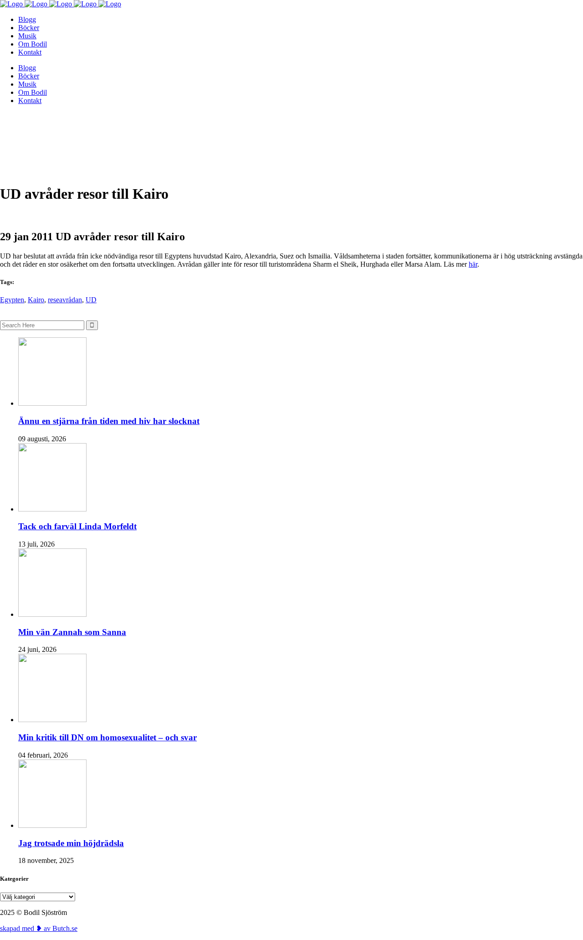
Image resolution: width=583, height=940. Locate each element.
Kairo (36, 300)
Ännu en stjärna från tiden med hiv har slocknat (108, 421)
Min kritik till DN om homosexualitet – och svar (107, 737)
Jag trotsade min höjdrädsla (71, 843)
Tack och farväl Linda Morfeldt (77, 526)
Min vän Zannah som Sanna (72, 632)
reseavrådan (65, 300)
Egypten (12, 300)
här (473, 264)
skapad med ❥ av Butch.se (38, 928)
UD (91, 300)
